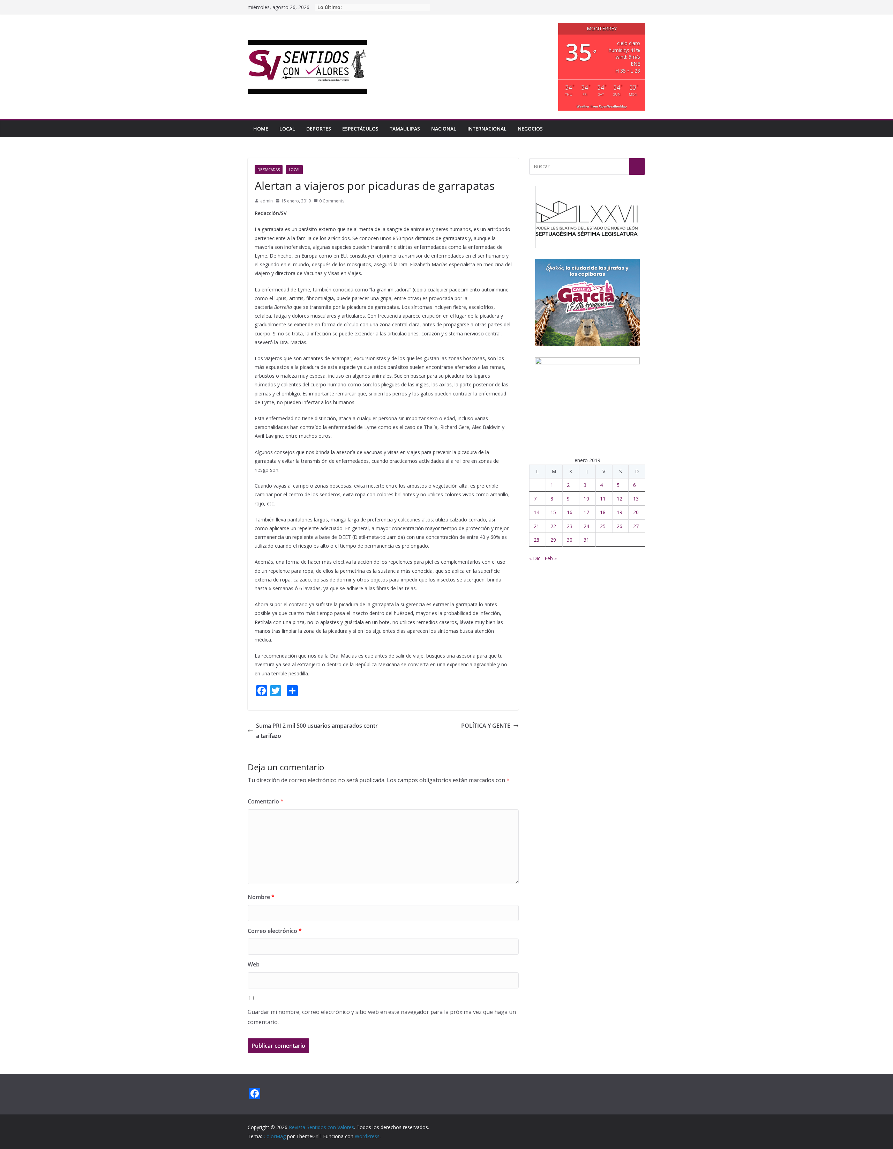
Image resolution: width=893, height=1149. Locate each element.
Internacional (486, 128)
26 (619, 526)
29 (553, 539)
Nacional (443, 128)
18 (603, 512)
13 (636, 498)
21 (536, 526)
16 (569, 512)
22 (553, 526)
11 (603, 498)
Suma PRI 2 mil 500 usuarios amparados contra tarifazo (317, 731)
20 (636, 512)
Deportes (318, 128)
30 (569, 539)
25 (603, 526)
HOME (260, 128)
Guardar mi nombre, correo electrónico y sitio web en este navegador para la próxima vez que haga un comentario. (382, 1017)
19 (619, 512)
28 (536, 539)
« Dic (534, 558)
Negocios (530, 128)
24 (586, 526)
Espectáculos (360, 128)
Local (287, 128)
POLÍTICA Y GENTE (485, 725)
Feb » (551, 558)
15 (553, 512)
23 (569, 526)
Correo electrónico (275, 931)
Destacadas (268, 169)
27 (636, 526)
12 (619, 498)
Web (254, 964)
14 (536, 512)
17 (586, 512)
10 (586, 498)
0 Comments (331, 201)
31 (586, 539)
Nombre (261, 897)
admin (266, 201)
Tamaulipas (405, 128)
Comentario (266, 801)
